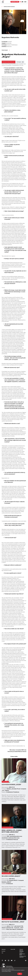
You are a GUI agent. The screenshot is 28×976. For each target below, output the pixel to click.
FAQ (2, 952)
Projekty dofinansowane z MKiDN (22, 953)
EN (22, 2)
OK (19, 973)
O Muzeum (21, 949)
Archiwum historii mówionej (9, 6)
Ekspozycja (3, 949)
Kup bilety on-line (15, 1)
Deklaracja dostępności (21, 951)
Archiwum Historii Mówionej (8, 61)
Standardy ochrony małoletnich (22, 957)
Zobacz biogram (5, 50)
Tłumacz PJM (13, 949)
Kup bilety (3, 951)
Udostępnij (19, 61)
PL (20, 2)
